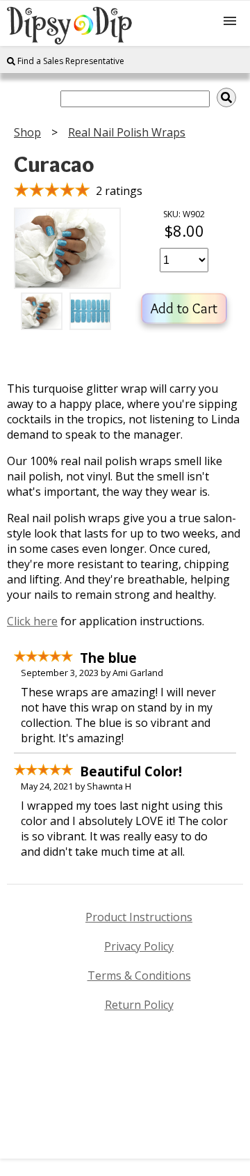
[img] (226, 97)
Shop (27, 132)
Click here (32, 621)
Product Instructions (138, 917)
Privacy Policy (139, 946)
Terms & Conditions (139, 975)
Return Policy (139, 1004)
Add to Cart (184, 308)
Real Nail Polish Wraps (126, 132)
